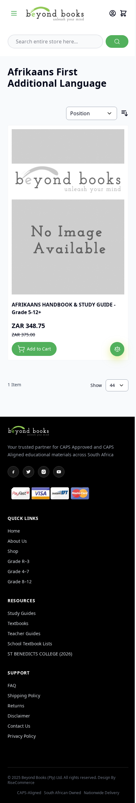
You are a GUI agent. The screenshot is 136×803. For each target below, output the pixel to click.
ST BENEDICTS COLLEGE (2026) (40, 654)
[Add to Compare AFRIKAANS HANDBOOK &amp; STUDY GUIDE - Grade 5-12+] (117, 349)
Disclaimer (19, 716)
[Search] (117, 41)
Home (14, 531)
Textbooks (18, 623)
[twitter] (28, 471)
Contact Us (19, 726)
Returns (16, 706)
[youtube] (59, 471)
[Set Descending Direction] (124, 113)
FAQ (12, 685)
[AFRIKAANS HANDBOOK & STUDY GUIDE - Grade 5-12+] (68, 211)
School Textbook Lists (30, 644)
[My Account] (113, 13)
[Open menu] (14, 13)
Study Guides (22, 613)
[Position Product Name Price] (91, 113)
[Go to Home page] (63, 13)
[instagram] (43, 471)
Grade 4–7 (18, 571)
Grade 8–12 (20, 582)
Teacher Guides (24, 633)
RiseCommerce (21, 782)
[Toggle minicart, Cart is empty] (123, 13)
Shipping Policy (24, 695)
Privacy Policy (22, 736)
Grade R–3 (18, 561)
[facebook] (13, 471)
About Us (17, 541)
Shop (13, 551)
